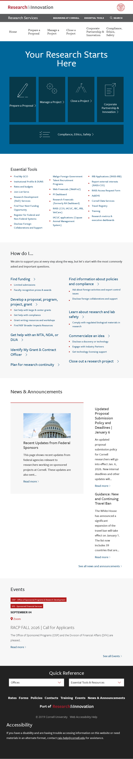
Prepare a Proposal (34, 31)
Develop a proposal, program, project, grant (34, 302)
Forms (23, 698)
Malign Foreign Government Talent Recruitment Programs (67, 180)
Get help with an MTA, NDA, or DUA (34, 337)
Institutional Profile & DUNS (28, 181)
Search (118, 18)
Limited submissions (24, 284)
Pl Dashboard (60, 194)
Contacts (51, 698)
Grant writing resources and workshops (34, 320)
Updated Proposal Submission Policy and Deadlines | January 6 (104, 420)
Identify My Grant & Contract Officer (33, 352)
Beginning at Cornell (66, 18)
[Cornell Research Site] (30, 7)
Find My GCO (21, 176)
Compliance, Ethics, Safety (114, 32)
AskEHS (96, 195)
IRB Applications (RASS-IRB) (107, 176)
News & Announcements (106, 698)
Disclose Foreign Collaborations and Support (28, 225)
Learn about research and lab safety (92, 314)
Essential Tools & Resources (87, 682)
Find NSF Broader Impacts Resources (33, 325)
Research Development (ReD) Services (26, 198)
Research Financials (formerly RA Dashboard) (66, 201)
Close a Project (71, 31)
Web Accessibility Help (83, 717)
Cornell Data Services (103, 200)
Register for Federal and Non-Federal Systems (26, 216)
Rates (12, 698)
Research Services (23, 17)
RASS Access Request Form (106, 190)
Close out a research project (91, 361)
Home (13, 31)
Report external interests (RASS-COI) (105, 183)
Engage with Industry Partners (88, 346)
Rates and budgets (23, 186)
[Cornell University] (121, 7)
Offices (15, 682)
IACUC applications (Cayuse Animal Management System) (67, 221)
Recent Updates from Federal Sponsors (46, 445)
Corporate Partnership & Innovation (95, 32)
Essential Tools (94, 18)
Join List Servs (21, 191)
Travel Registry (99, 205)
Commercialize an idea (86, 335)
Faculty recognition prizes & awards (32, 290)
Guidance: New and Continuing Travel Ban (107, 498)
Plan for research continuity (32, 364)
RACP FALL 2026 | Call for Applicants (42, 627)
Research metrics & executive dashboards (103, 218)
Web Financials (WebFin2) (67, 189)
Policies (36, 698)
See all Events (111, 656)
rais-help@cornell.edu (71, 738)
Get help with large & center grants (32, 310)
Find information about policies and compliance (93, 281)
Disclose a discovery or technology (90, 341)
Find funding (20, 279)
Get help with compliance (27, 315)
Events (80, 698)
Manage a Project (53, 31)
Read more (31, 481)
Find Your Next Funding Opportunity (26, 207)
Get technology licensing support (89, 351)
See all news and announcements (99, 566)
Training (96, 211)
